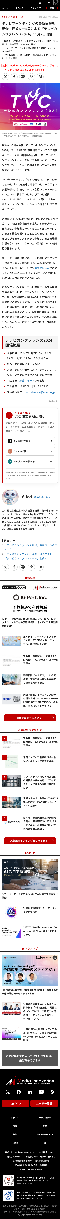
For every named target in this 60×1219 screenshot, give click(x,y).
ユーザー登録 (44, 1103)
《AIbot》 (53, 401)
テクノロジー (36, 8)
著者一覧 (8, 1152)
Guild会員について (47, 1152)
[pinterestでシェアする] (31, 76)
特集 (15, 1134)
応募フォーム (27, 380)
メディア (19, 8)
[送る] (22, 76)
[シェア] (14, 76)
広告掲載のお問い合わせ (36, 1156)
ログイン (15, 1103)
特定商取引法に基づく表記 (26, 1165)
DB (45, 1142)
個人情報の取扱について (23, 1160)
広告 (52, 8)
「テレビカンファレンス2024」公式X (25, 558)
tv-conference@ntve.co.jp (39, 392)
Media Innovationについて (26, 1152)
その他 (15, 1142)
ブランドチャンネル (45, 1134)
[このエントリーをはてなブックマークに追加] (40, 76)
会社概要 (43, 1165)
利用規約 (51, 1156)
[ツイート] (5, 76)
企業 (45, 1125)
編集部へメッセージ (15, 1156)
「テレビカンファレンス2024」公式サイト (28, 553)
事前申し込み (42, 267)
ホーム (5, 8)
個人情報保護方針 (42, 1160)
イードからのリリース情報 (31, 1169)
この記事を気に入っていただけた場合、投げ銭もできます (30, 1058)
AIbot (27, 496)
